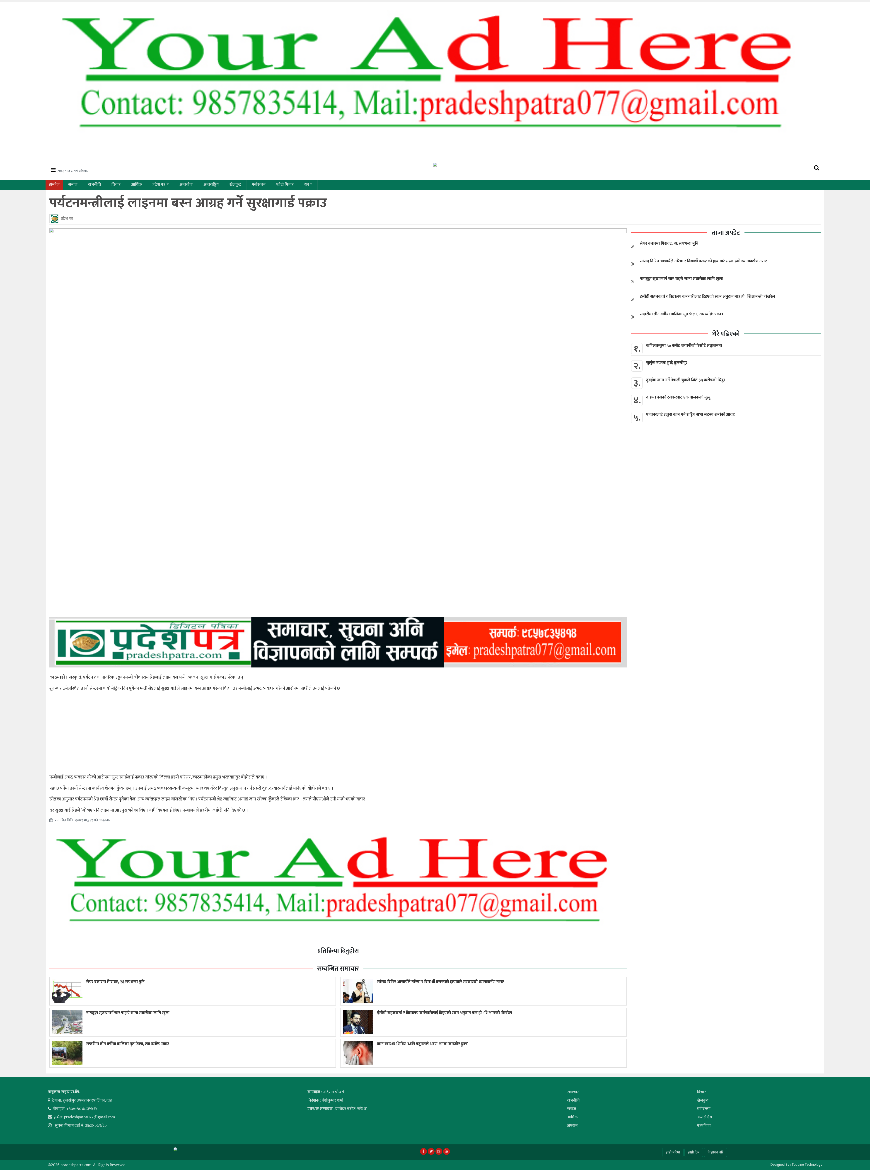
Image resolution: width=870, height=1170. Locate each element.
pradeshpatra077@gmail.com (89, 1117)
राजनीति (94, 184)
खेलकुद (235, 184)
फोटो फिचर (285, 184)
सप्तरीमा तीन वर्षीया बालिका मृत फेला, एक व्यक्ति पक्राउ (127, 1044)
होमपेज (54, 184)
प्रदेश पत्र (158, 184)
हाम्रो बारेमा (673, 1152)
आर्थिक (136, 184)
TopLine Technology (807, 1165)
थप (306, 184)
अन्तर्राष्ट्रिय (211, 184)
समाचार (573, 1092)
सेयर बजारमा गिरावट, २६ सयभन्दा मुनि (115, 982)
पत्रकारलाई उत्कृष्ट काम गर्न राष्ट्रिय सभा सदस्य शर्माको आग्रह (690, 414)
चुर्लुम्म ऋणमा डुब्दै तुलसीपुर (666, 363)
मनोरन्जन (259, 184)
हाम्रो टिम (693, 1152)
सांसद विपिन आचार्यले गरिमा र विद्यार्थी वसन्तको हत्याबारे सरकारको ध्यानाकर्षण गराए (440, 982)
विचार (116, 184)
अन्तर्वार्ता (186, 184)
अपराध (572, 1125)
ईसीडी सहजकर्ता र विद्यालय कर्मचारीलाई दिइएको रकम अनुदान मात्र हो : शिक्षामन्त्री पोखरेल (444, 1013)
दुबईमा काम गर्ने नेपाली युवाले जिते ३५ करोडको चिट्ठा (685, 380)
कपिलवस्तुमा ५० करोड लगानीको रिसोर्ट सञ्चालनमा (684, 345)
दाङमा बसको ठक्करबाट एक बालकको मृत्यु (678, 397)
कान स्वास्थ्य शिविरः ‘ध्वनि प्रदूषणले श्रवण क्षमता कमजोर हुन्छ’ (422, 1044)
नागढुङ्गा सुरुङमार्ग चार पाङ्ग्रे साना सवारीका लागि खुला (127, 1013)
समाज (72, 184)
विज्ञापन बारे (715, 1152)
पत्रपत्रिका (704, 1125)
